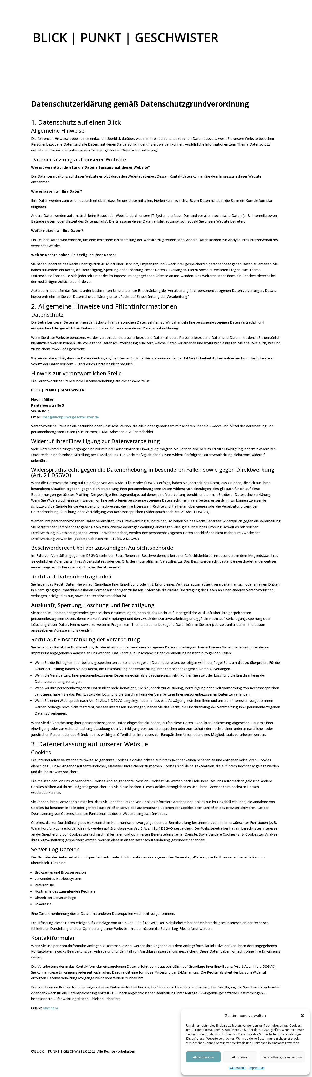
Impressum (257, 1068)
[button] (302, 1015)
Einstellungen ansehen (282, 1057)
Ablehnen (240, 1057)
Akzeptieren (203, 1057)
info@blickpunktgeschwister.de (71, 417)
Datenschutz (237, 1068)
